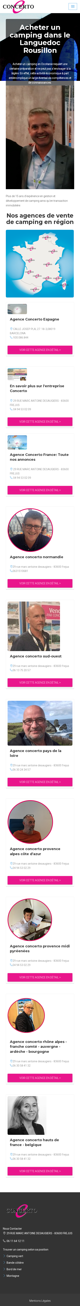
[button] (73, 6)
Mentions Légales (40, 1300)
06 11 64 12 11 (15, 1241)
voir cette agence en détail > (40, 349)
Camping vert (15, 1256)
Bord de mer (14, 1269)
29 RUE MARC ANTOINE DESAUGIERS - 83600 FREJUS (39, 1233)
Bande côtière (15, 1262)
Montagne (13, 1275)
